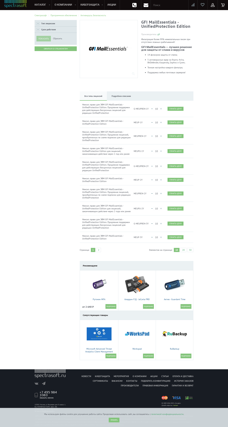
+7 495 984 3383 (48, 393)
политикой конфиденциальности (167, 414)
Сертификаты (100, 381)
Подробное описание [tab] (121, 96)
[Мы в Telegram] (45, 383)
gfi (158, 34)
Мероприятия (121, 376)
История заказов (183, 381)
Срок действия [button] (48, 29)
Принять (114, 420)
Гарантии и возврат (182, 385)
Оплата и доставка (182, 376)
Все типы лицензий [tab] (93, 96)
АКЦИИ (111, 4)
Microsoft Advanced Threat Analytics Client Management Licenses (99, 351)
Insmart (175, 405)
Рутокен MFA (99, 299)
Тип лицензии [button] (48, 23)
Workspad (137, 348)
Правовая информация (155, 385)
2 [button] (98, 250)
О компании (140, 376)
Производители (130, 385)
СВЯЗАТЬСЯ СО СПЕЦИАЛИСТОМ (56, 49)
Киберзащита (102, 376)
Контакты (131, 381)
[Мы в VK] (38, 383)
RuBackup (174, 348)
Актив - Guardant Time (174, 299)
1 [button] (93, 250)
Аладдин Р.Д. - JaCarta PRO (137, 299)
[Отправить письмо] (146, 5)
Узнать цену (175, 108)
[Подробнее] (110, 306)
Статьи (165, 376)
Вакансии (117, 381)
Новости (86, 376)
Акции (154, 376)
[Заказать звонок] (134, 5)
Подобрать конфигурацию (155, 381)
